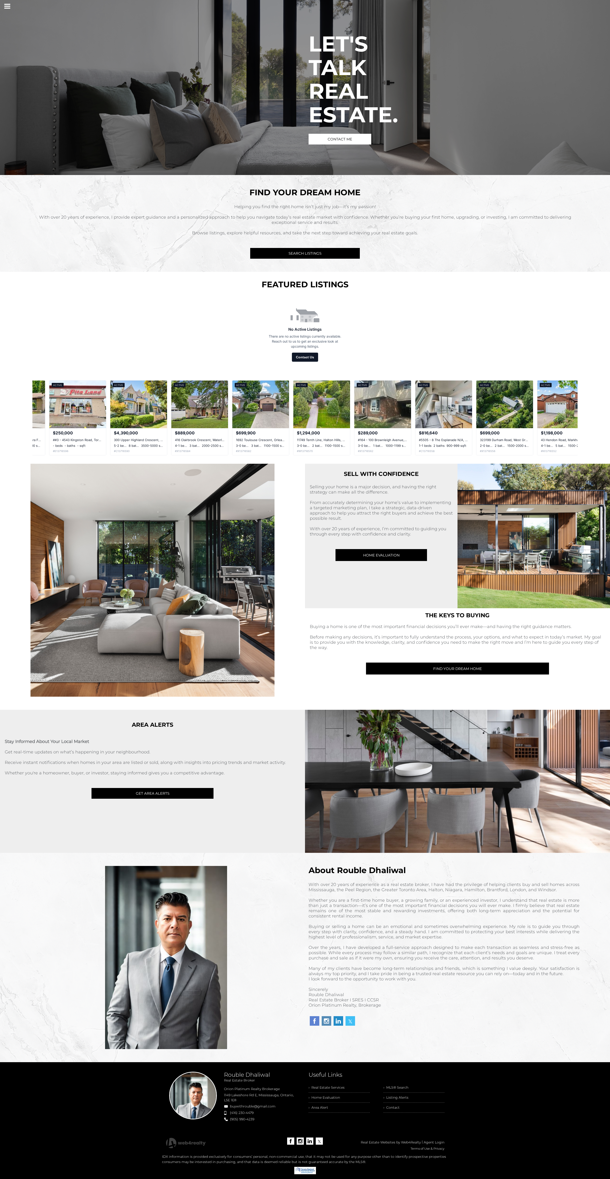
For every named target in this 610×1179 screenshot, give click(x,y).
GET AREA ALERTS (152, 793)
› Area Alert (318, 1107)
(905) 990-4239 (242, 1119)
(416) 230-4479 (242, 1113)
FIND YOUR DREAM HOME (457, 668)
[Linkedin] (309, 1141)
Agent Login (434, 1142)
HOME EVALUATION (381, 555)
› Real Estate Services (327, 1087)
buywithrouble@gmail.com (252, 1106)
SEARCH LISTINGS (305, 253)
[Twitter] (319, 1141)
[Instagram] (300, 1141)
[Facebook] (290, 1141)
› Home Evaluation (324, 1097)
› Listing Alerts (395, 1097)
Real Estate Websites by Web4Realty (391, 1142)
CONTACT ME (340, 139)
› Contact (391, 1107)
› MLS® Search (395, 1087)
